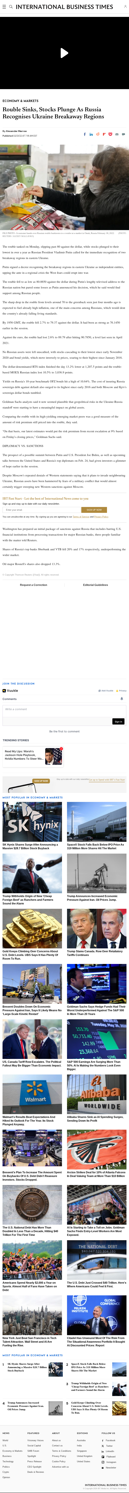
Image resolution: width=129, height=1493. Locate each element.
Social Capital (34, 1445)
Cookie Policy (59, 1461)
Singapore (82, 1451)
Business (7, 1456)
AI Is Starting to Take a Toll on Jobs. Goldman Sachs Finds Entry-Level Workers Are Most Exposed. (96, 1231)
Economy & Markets (13, 1451)
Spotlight (31, 1456)
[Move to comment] (123, 134)
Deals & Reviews (35, 1472)
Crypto (6, 1472)
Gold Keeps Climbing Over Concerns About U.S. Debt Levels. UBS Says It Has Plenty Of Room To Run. (30, 955)
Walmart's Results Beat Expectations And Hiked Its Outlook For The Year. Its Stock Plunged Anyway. (29, 1121)
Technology (8, 1461)
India (79, 1445)
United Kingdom (84, 1456)
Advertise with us (60, 1467)
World (5, 1440)
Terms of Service (81, 517)
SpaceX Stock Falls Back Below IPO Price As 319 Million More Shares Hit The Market (88, 1367)
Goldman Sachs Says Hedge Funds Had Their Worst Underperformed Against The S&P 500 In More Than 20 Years (96, 1010)
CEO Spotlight (34, 1467)
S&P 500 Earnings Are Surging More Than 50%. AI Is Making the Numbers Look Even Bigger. (94, 1065)
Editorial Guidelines (95, 585)
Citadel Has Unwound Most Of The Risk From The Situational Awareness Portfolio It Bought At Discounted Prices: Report (96, 1342)
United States (83, 1461)
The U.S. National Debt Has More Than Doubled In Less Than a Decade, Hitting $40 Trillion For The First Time (30, 1231)
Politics (6, 1467)
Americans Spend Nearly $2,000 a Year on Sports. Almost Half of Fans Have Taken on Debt (30, 1286)
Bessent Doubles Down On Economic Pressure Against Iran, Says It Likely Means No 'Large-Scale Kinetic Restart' (32, 1010)
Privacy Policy (101, 517)
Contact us (57, 1445)
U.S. (5, 1445)
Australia (81, 1440)
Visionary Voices (35, 1440)
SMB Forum (33, 1451)
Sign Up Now (41, 781)
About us (56, 1440)
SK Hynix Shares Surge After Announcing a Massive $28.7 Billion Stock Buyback (27, 1367)
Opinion (6, 1477)
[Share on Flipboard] (104, 134)
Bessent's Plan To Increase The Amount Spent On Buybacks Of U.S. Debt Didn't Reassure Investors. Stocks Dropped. (32, 1176)
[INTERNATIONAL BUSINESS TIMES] (64, 7)
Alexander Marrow (16, 131)
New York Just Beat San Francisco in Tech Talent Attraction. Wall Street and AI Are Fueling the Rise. (29, 1342)
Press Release (34, 1461)
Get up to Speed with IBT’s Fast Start (107, 780)
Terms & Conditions (61, 1451)
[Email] (117, 134)
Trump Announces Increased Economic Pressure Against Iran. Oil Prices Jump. (26, 1406)
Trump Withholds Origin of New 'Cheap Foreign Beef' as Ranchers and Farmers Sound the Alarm (28, 900)
